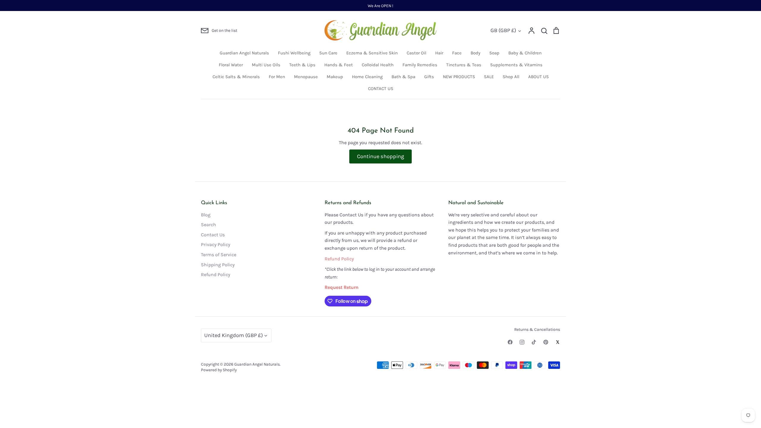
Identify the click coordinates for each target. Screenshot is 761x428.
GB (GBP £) (503, 30)
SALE (489, 76)
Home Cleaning (367, 76)
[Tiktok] (534, 342)
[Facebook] (510, 342)
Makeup (335, 76)
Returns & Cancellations (537, 329)
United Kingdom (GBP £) (233, 335)
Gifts (429, 76)
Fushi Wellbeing (294, 53)
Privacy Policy (215, 244)
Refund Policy (215, 274)
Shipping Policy (218, 265)
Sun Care (328, 53)
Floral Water (231, 64)
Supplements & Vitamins (516, 64)
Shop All (511, 76)
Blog (205, 215)
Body (475, 53)
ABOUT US (538, 76)
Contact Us (213, 234)
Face (457, 53)
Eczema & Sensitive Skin (372, 53)
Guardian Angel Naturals (244, 53)
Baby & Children (525, 53)
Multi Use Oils (266, 64)
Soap (494, 53)
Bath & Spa (403, 76)
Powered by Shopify (219, 369)
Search (208, 224)
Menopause (306, 76)
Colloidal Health (378, 64)
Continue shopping (380, 156)
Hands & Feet (338, 64)
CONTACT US (380, 88)
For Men (277, 76)
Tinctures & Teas (463, 64)
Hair (439, 53)
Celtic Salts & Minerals (236, 76)
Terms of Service (218, 254)
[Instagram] (522, 342)
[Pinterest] (546, 342)
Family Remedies (419, 64)
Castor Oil (416, 53)
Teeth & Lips (302, 64)
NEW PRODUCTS (459, 76)
